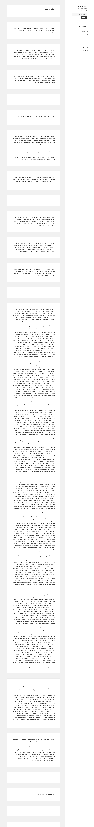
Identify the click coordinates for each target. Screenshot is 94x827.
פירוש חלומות (81, 6)
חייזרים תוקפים (83, 36)
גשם (86, 49)
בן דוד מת (84, 45)
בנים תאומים (84, 47)
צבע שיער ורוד (83, 34)
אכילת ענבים (84, 31)
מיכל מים (85, 52)
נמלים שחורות (84, 29)
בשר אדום (84, 50)
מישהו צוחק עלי (83, 32)
